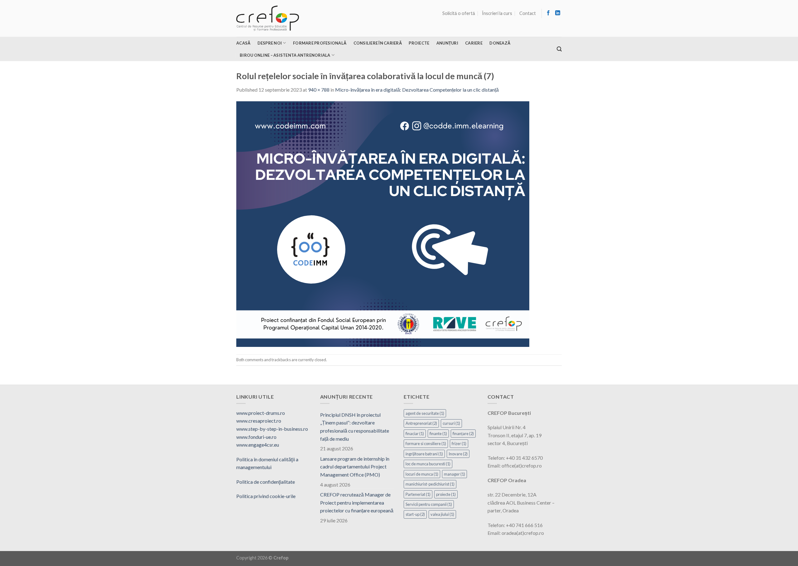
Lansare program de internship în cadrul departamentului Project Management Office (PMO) (354, 466)
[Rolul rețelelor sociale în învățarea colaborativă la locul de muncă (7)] (382, 223)
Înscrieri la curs (497, 13)
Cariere (474, 43)
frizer (459, 443)
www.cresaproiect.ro (258, 421)
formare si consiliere (426, 443)
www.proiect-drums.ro (260, 413)
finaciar (415, 433)
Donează (499, 43)
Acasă (243, 43)
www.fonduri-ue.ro (256, 437)
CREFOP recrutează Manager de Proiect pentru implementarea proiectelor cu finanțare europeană (356, 502)
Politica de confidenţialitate (265, 482)
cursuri (451, 423)
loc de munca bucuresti (428, 463)
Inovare (458, 453)
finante (438, 433)
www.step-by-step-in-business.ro (272, 429)
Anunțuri (447, 43)
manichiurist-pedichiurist (430, 484)
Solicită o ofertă (458, 13)
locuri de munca (422, 474)
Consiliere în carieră (377, 43)
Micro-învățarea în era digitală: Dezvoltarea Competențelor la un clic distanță (417, 90)
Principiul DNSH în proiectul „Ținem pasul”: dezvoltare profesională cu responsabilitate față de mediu (354, 427)
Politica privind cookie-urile (266, 496)
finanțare (463, 433)
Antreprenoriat (421, 423)
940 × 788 (318, 90)
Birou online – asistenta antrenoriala (285, 55)
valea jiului (442, 514)
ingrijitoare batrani (424, 453)
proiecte (446, 494)
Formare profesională (319, 43)
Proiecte (419, 43)
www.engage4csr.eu (257, 445)
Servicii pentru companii (429, 504)
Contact (527, 13)
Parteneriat (418, 494)
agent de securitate (425, 413)
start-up (415, 514)
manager (454, 474)
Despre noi (269, 43)
